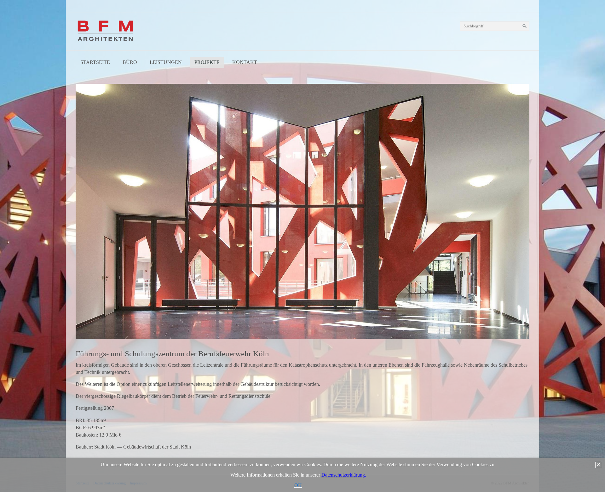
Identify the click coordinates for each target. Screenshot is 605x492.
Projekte (207, 62)
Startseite (95, 62)
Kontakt (244, 62)
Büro (130, 62)
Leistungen (166, 62)
